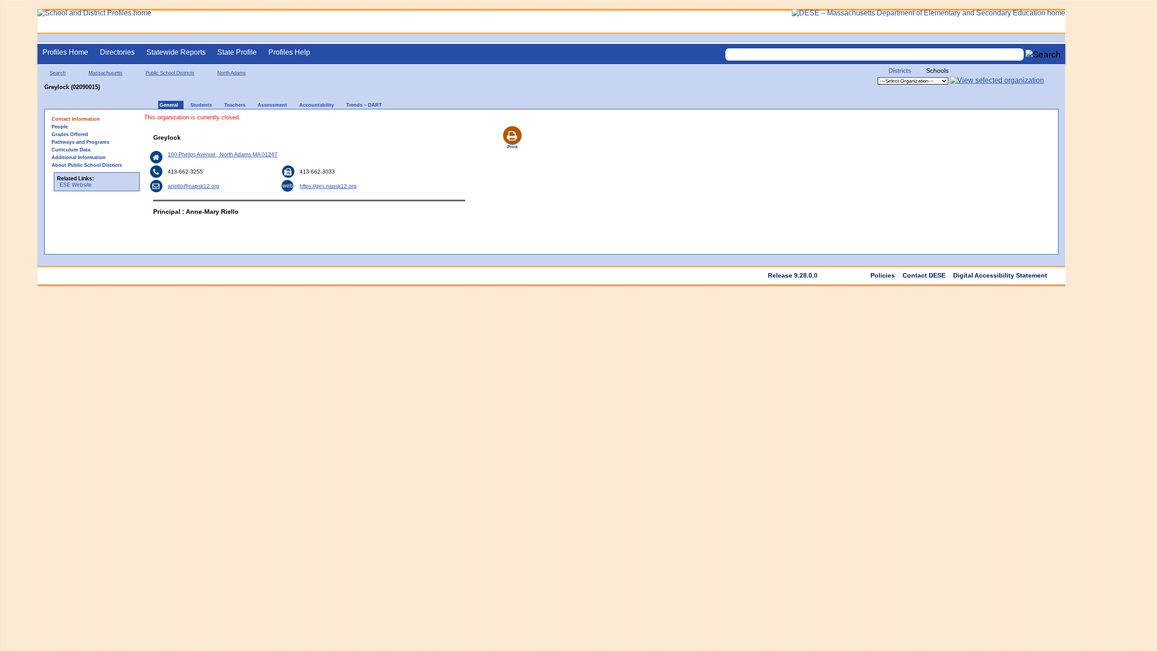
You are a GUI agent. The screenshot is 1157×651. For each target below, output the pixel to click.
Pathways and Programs (80, 142)
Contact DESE (924, 275)
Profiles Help (289, 52)
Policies (882, 275)
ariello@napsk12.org (193, 186)
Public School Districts (170, 72)
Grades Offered (70, 134)
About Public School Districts (87, 165)
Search (58, 72)
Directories (117, 52)
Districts (900, 70)
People (60, 126)
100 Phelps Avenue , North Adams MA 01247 (222, 154)
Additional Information (79, 157)
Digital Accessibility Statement (1000, 275)
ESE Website (76, 185)
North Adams (231, 72)
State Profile (237, 52)
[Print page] (512, 125)
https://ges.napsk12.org (328, 186)
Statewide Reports (176, 52)
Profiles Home (65, 52)
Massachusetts (105, 72)
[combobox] (874, 54)
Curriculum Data (71, 149)
